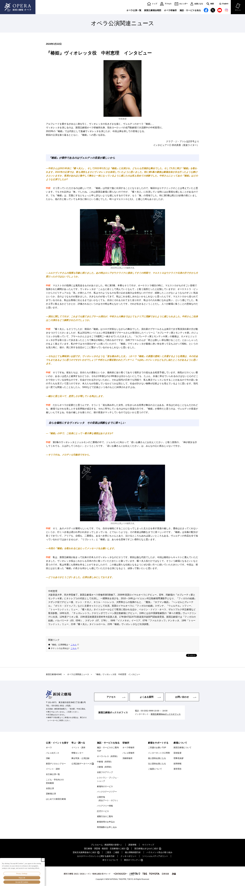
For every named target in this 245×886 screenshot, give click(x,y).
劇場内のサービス (105, 786)
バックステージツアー (107, 791)
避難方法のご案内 (105, 816)
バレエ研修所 (128, 753)
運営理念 (177, 769)
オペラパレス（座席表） (108, 756)
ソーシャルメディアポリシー (155, 856)
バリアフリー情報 (105, 806)
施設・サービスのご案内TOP (108, 749)
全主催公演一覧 (53, 774)
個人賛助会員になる (157, 758)
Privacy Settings (21, 873)
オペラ (49, 747)
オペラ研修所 (170, 10)
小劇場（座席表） (105, 767)
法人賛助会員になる (157, 763)
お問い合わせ (182, 697)
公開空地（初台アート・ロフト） (108, 799)
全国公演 (50, 788)
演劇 (48, 758)
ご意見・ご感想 (112, 852)
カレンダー (183, 4)
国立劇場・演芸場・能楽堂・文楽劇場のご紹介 (105, 848)
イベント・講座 (53, 769)
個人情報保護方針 (133, 852)
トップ (154, 4)
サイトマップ (148, 845)
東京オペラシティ (132, 860)
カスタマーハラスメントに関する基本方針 (96, 856)
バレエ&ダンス (52, 753)
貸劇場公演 (51, 793)
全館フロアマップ (105, 772)
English (225, 4)
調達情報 (132, 845)
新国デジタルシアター (56, 763)
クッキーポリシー (128, 856)
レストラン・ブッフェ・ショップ (108, 779)
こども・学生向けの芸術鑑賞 (55, 781)
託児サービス (103, 811)
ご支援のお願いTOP (157, 747)
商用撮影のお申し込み (107, 827)
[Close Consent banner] (43, 860)
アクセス (168, 4)
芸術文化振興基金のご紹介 (85, 852)
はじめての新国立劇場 (56, 799)
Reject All (22, 878)
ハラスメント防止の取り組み (159, 852)
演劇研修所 (127, 758)
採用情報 (177, 763)
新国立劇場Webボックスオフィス (166, 714)
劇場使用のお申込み (106, 822)
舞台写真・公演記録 (80, 758)
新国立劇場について (182, 747)
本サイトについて (110, 860)
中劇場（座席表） (105, 761)
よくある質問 (146, 697)
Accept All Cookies (21, 882)
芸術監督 (177, 753)
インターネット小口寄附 (159, 753)
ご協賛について (155, 769)
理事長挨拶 (178, 758)
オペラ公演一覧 (133, 10)
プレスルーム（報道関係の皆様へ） (107, 845)
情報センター (77, 753)
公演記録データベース (81, 763)
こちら (74, 644)
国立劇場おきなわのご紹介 (146, 848)
